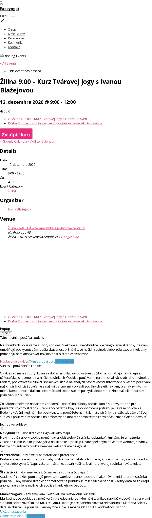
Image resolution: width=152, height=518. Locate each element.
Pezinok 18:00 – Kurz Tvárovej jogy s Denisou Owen (47, 119)
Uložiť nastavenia (13, 511)
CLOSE (6, 333)
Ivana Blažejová (19, 209)
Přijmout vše (64, 361)
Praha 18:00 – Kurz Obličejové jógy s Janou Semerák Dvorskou (55, 123)
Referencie (16, 38)
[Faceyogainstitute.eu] (9, 9)
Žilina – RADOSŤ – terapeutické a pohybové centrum (46, 228)
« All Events (8, 63)
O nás (12, 29)
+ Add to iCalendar (41, 141)
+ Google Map (68, 237)
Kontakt (14, 47)
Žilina (12, 191)
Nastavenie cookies (14, 361)
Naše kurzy (16, 34)
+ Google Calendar (14, 141)
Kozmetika (16, 42)
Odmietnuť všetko (42, 361)
